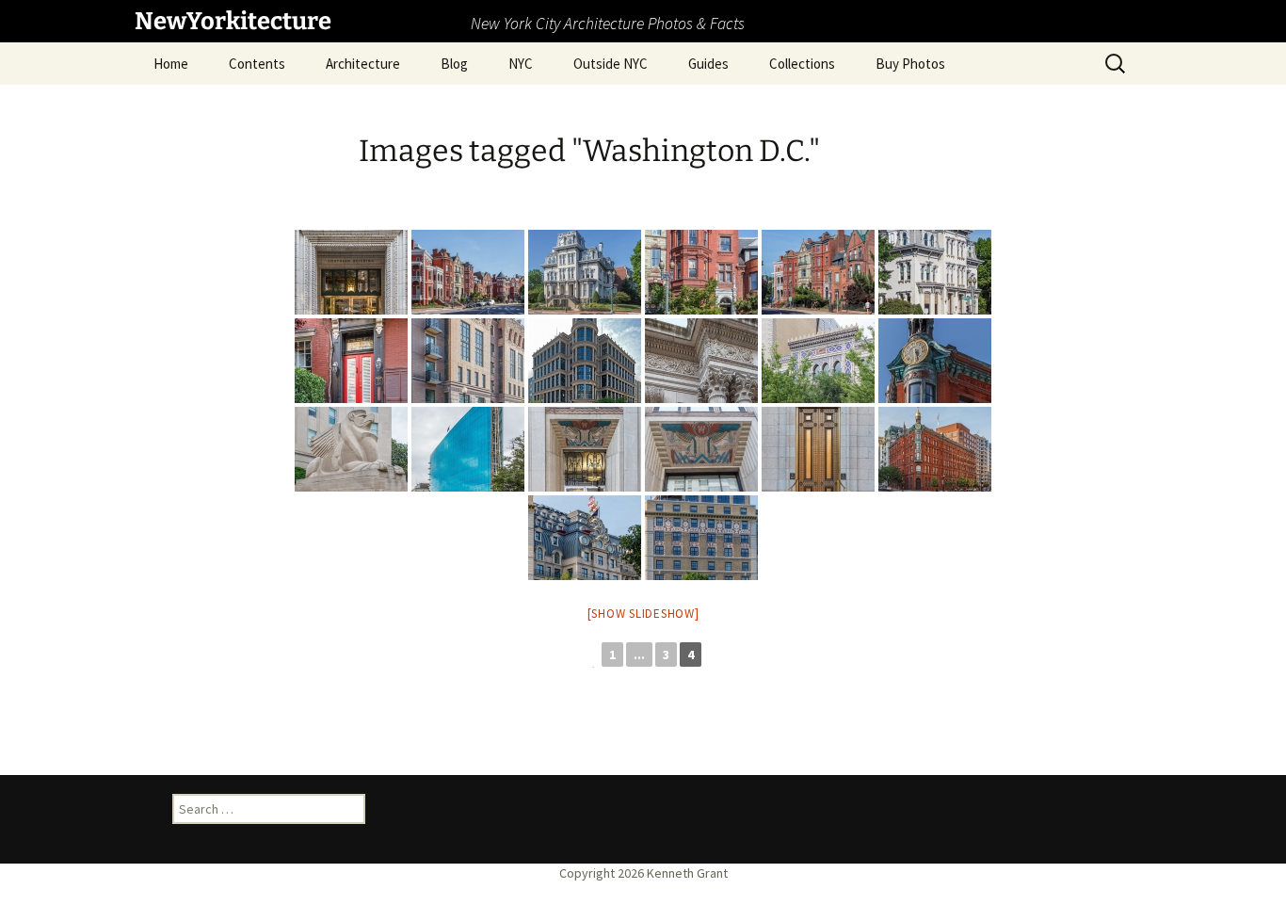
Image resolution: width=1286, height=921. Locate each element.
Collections (802, 64)
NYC (520, 64)
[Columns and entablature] (701, 360)
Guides (708, 64)
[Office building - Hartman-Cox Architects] (584, 360)
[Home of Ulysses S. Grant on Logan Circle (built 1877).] (584, 272)
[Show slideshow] (643, 614)
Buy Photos (910, 64)
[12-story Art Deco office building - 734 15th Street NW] (584, 449)
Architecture (363, 64)
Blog (454, 64)
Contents (257, 64)
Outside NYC (610, 64)
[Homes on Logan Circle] (467, 272)
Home (170, 64)
